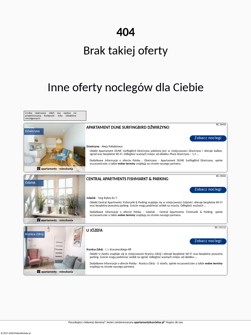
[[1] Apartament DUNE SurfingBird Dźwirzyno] (54, 147)
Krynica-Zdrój (34, 234)
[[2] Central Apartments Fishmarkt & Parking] (54, 199)
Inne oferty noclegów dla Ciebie (126, 88)
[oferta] (38, 169)
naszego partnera (170, 163)
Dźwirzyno (32, 131)
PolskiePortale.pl (22, 333)
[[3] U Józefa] (54, 250)
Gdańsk (30, 183)
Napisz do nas (174, 322)
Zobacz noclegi (208, 138)
